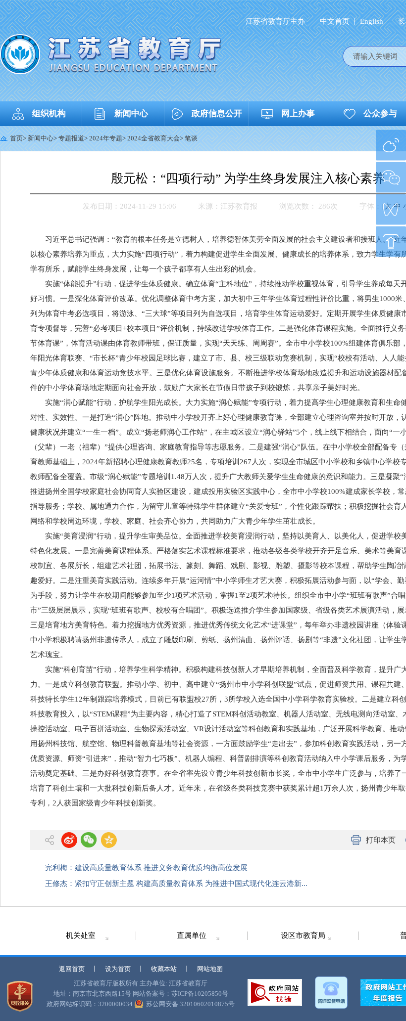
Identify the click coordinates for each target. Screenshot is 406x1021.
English (371, 21)
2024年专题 (105, 138)
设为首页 (118, 969)
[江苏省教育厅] (110, 54)
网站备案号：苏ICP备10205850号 (180, 993)
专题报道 (71, 138)
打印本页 (381, 840)
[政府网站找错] (275, 992)
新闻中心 (131, 113)
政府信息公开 (217, 113)
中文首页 (335, 21)
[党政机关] (20, 996)
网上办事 (298, 113)
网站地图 (210, 969)
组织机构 (49, 113)
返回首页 (72, 969)
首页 (16, 138)
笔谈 (191, 138)
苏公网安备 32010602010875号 (190, 1004)
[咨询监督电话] (331, 992)
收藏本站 (164, 969)
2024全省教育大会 (153, 138)
